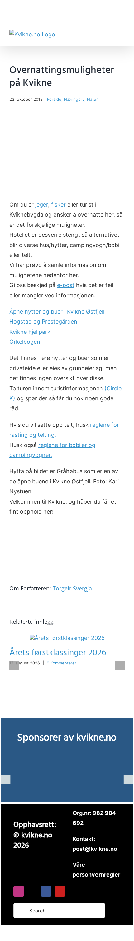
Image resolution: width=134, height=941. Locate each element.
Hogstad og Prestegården (43, 321)
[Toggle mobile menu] (122, 33)
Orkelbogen (24, 341)
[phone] (73, 891)
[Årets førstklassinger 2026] (67, 638)
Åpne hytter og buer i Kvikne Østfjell (56, 311)
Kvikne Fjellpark (29, 331)
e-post (65, 285)
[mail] (32, 891)
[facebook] (46, 891)
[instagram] (18, 891)
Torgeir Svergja (72, 588)
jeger (41, 204)
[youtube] (60, 891)
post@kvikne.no (67, 18)
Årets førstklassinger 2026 (57, 653)
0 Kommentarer (61, 662)
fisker (58, 204)
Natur (92, 99)
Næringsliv (74, 99)
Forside (54, 99)
